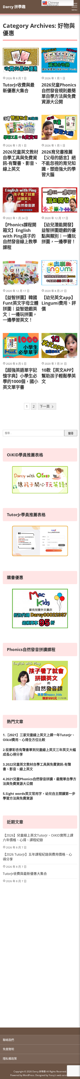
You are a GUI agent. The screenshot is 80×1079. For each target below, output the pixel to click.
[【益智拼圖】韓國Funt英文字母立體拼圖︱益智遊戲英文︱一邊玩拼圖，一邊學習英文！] (21, 272)
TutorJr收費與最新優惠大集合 (25, 873)
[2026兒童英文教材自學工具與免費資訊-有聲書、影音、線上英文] (21, 127)
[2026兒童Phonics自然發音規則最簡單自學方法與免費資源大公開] (59, 60)
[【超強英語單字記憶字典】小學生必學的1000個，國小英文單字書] (21, 345)
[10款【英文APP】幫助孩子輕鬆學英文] (59, 345)
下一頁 (45, 406)
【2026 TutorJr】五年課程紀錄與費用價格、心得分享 (37, 856)
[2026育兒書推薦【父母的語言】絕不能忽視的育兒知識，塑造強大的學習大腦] (59, 127)
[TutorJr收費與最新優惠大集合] (21, 60)
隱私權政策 (10, 1058)
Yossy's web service (59, 1075)
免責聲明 (8, 1049)
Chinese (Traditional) (51, 3)
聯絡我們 (8, 1040)
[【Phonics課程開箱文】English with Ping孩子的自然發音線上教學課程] (21, 199)
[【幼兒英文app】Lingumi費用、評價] (59, 272)
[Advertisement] (40, 976)
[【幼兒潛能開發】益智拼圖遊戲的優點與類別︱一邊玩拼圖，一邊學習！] (59, 199)
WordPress (28, 1075)
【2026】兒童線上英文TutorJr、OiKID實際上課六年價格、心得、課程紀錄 (38, 837)
